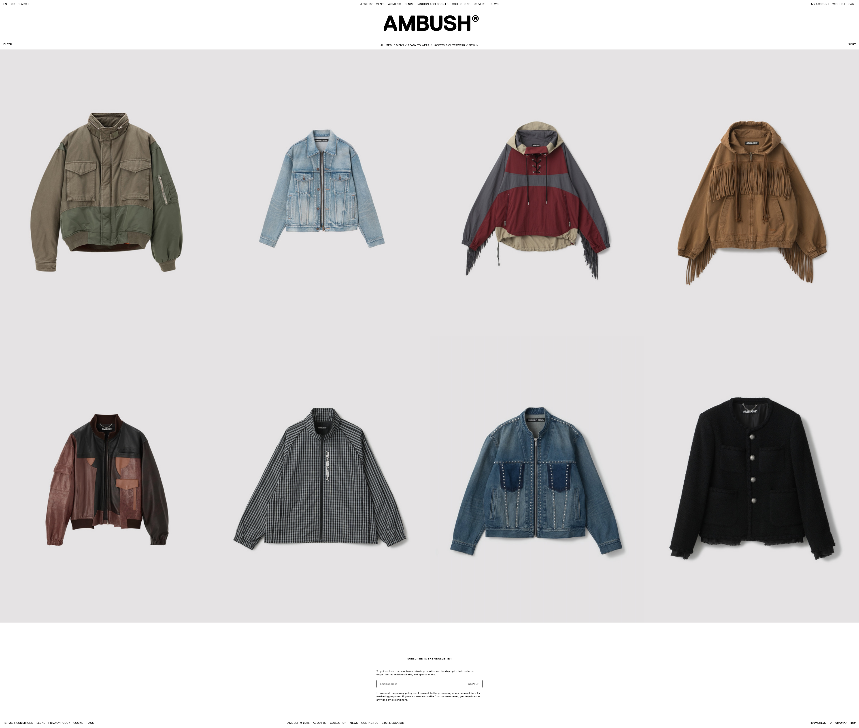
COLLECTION (338, 722)
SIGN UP (473, 683)
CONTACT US (369, 722)
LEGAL (40, 722)
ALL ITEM (386, 45)
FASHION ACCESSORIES (433, 4)
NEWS (495, 4)
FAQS (90, 722)
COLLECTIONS (461, 4)
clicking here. (399, 699)
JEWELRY (366, 4)
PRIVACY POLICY (59, 722)
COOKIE (78, 722)
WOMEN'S (394, 4)
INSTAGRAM (818, 723)
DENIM (409, 4)
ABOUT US (320, 722)
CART (852, 4)
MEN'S (380, 4)
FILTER (7, 44)
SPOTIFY (840, 723)
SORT (852, 44)
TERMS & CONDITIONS (18, 722)
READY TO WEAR (418, 45)
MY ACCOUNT (820, 4)
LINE (853, 723)
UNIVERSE (480, 4)
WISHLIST (838, 4)
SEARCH (23, 4)
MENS (400, 45)
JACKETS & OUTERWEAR (449, 45)
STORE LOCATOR (393, 722)
